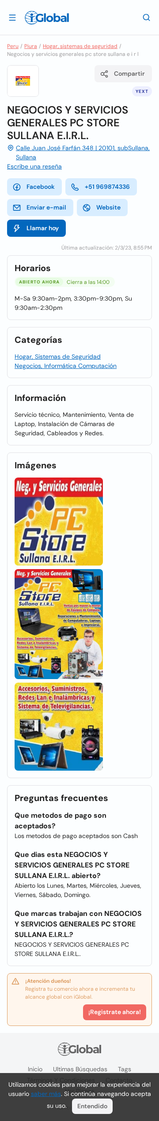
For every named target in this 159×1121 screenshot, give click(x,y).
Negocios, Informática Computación (66, 366)
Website (108, 207)
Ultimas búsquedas (80, 1069)
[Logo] (47, 17)
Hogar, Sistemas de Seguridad (58, 356)
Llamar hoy (42, 228)
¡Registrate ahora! (114, 1012)
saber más (46, 1094)
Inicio (35, 1069)
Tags (124, 1069)
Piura (30, 46)
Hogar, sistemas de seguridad (80, 46)
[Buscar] (146, 17)
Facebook (40, 187)
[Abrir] (12, 17)
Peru (13, 46)
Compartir (129, 73)
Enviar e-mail (46, 207)
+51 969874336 (107, 187)
